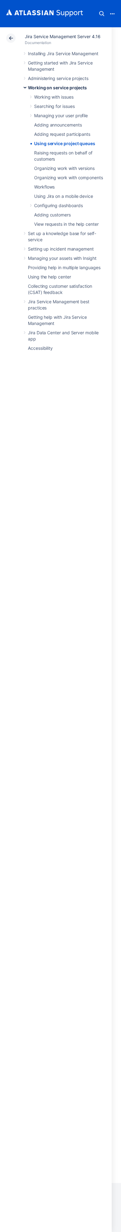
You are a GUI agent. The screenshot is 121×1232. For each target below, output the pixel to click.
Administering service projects (58, 78)
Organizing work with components (68, 177)
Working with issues (54, 97)
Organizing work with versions (64, 168)
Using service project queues (64, 143)
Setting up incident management (61, 248)
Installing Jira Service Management (63, 53)
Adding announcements (58, 124)
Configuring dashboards (58, 205)
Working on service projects (57, 87)
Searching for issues (54, 106)
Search (102, 14)
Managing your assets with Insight (62, 258)
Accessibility (40, 348)
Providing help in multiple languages (64, 267)
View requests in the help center (66, 224)
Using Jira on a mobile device (63, 196)
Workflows (44, 186)
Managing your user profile (61, 115)
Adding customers (52, 214)
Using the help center (49, 276)
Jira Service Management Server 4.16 (63, 36)
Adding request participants (62, 134)
